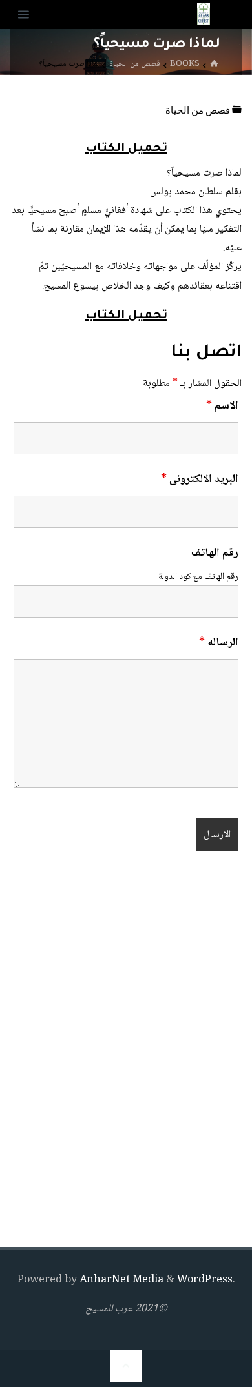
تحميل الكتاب (126, 149)
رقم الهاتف (214, 553)
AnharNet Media (120, 1280)
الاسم (222, 406)
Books (185, 64)
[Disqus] (126, 1052)
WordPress (205, 1280)
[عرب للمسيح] (203, 14)
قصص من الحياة (134, 64)
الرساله (218, 643)
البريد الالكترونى (199, 479)
